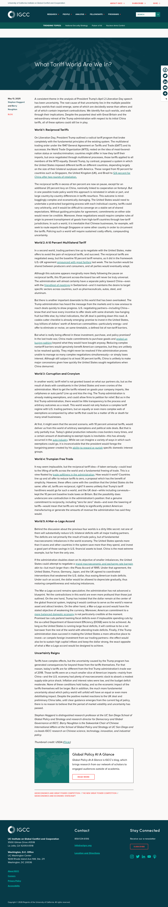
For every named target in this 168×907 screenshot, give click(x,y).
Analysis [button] (79, 14)
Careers (11, 876)
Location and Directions (87, 853)
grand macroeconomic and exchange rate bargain (104, 564)
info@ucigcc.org (83, 845)
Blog (10, 114)
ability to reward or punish (88, 448)
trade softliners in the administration (73, 474)
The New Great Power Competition (99, 793)
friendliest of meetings (57, 285)
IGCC (19, 14)
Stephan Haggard (16, 102)
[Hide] (166, 99)
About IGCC (13, 871)
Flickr (67, 742)
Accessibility (14, 885)
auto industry (60, 440)
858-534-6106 (82, 838)
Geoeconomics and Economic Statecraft (55, 796)
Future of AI (97, 25)
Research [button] (52, 14)
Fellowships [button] (96, 14)
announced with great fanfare (74, 262)
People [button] (66, 14)
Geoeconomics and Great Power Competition (57, 793)
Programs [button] (113, 14)
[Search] (158, 14)
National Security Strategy (76, 25)
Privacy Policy (14, 880)
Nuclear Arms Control (115, 25)
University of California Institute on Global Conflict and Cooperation (36, 3)
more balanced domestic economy (54, 614)
